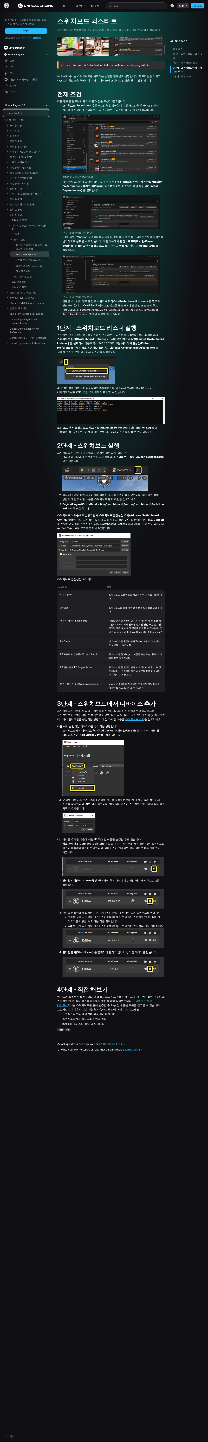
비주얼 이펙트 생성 (19, 162)
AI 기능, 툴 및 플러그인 (21, 157)
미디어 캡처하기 (20, 287)
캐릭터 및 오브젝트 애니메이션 (25, 193)
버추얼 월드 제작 (18, 146)
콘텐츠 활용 (16, 141)
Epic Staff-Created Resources (26, 313)
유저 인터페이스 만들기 (22, 204)
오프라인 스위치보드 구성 (29, 265)
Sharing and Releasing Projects (27, 303)
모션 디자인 (16, 199)
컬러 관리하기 (19, 282)
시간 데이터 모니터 (23, 276)
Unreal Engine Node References (27, 343)
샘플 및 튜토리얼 (18, 308)
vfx (67, 1030)
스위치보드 (19, 239)
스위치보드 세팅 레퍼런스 (29, 259)
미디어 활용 (16, 214)
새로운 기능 (16, 125)
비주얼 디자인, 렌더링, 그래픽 (25, 151)
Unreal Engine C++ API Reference (28, 337)
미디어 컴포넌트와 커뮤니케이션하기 (29, 227)
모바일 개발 (16, 188)
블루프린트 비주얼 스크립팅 (24, 172)
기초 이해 (15, 136)
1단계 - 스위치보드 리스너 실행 (188, 55)
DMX (16, 234)
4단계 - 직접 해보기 (183, 76)
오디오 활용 (16, 209)
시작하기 (14, 130)
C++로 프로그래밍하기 (21, 178)
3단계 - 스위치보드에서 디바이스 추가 (187, 69)
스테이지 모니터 (22, 271)
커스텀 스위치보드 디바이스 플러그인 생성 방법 (31, 247)
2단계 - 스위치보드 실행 (185, 62)
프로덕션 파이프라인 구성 (23, 292)
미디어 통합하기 (20, 220)
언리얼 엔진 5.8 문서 (15, 120)
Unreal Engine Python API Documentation (23, 321)
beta (60, 1030)
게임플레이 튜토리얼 (20, 167)
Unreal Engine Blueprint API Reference (24, 330)
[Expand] (7, 125)
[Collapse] (7, 214)
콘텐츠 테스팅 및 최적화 (22, 297)
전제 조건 (178, 48)
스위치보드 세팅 (134, 719)
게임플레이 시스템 (19, 183)
